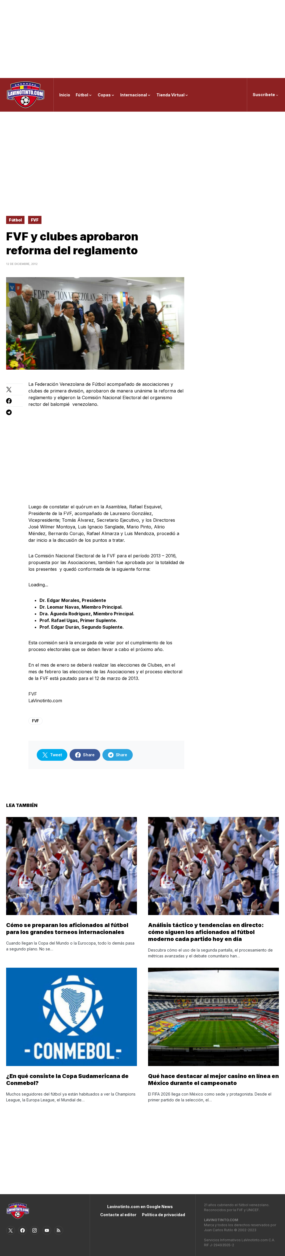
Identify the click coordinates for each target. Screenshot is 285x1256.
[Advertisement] (142, 39)
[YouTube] (46, 1230)
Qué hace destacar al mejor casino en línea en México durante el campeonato (213, 1079)
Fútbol (15, 220)
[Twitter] (10, 1230)
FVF (35, 220)
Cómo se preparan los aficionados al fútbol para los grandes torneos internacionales (67, 928)
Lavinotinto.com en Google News (140, 1206)
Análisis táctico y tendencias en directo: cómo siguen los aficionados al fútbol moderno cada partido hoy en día (206, 932)
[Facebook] (22, 1230)
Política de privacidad (163, 1214)
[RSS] (58, 1230)
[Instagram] (34, 1230)
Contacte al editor (118, 1214)
